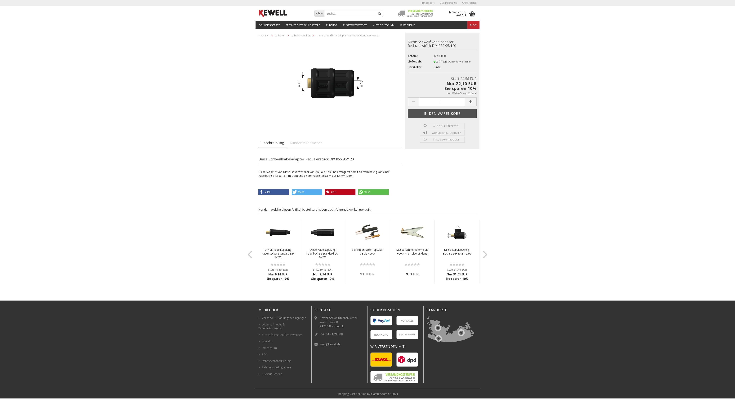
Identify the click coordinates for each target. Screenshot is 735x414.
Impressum (269, 348)
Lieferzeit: (415, 61)
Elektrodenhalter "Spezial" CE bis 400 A (367, 251)
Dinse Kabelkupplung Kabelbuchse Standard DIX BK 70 (322, 253)
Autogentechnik (383, 25)
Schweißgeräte (269, 25)
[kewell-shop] (283, 13)
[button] (273, 192)
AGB (264, 354)
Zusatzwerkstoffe (355, 25)
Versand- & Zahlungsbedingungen (283, 318)
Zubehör (331, 25)
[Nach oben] (724, 408)
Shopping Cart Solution (351, 394)
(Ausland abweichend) (459, 61)
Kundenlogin (450, 2)
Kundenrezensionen (306, 142)
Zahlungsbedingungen (276, 367)
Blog (473, 25)
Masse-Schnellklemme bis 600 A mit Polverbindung (412, 251)
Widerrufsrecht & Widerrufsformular (271, 326)
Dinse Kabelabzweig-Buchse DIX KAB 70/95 (457, 251)
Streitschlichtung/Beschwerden (282, 335)
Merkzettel (471, 2)
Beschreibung (272, 142)
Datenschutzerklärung (276, 361)
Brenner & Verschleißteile (303, 25)
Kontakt (266, 341)
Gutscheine (407, 25)
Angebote (429, 2)
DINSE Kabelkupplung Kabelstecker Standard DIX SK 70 (277, 253)
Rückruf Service (271, 374)
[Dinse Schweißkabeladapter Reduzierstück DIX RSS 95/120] (330, 83)
